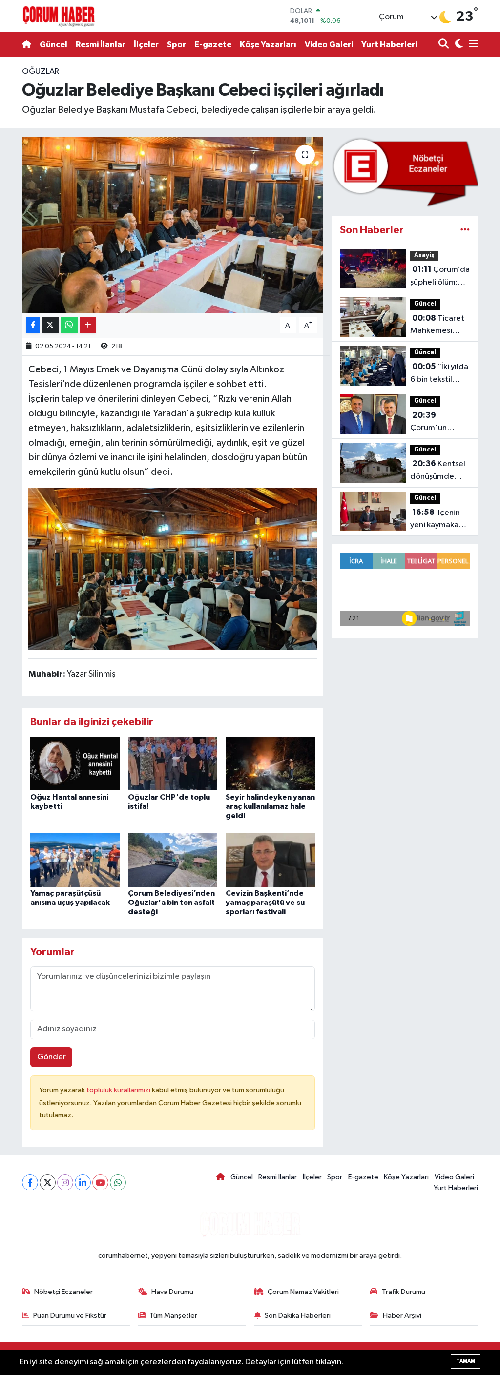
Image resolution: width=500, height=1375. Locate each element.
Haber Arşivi (402, 1315)
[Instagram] (65, 1182)
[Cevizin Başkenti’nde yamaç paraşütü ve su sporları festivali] (270, 860)
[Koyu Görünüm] (458, 44)
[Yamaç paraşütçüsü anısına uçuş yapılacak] (75, 860)
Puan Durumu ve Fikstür (69, 1315)
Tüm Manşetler (173, 1315)
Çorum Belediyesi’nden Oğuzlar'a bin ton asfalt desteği (171, 902)
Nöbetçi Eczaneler (63, 1291)
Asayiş (424, 255)
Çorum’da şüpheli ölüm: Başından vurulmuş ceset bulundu (440, 276)
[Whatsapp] (118, 1182)
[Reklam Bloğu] (405, 172)
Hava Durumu (172, 1291)
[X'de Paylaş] (50, 325)
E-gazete (212, 45)
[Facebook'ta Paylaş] (33, 325)
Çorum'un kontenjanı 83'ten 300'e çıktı (435, 422)
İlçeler (146, 45)
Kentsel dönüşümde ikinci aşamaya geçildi (437, 471)
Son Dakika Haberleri (298, 1315)
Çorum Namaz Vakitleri (303, 1291)
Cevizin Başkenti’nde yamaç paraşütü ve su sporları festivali (265, 902)
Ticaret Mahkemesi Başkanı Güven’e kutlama (440, 325)
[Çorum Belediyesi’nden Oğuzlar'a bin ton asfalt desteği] (172, 860)
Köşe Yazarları (268, 45)
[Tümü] (465, 230)
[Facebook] (30, 1182)
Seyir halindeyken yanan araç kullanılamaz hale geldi (270, 806)
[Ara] (444, 44)
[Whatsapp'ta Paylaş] (69, 325)
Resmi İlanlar (100, 45)
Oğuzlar (40, 71)
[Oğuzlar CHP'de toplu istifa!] (172, 763)
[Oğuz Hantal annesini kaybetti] (75, 763)
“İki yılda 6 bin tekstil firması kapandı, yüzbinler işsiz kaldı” (439, 374)
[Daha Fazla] (88, 325)
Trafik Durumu (403, 1291)
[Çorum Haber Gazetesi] (58, 16)
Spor (176, 45)
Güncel (53, 45)
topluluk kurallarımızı (119, 1090)
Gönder (51, 1057)
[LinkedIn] (83, 1182)
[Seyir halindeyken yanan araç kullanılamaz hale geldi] (270, 763)
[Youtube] (100, 1182)
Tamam (465, 1361)
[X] (48, 1182)
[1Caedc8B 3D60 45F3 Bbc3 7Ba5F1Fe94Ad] (172, 568)
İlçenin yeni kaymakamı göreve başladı (438, 520)
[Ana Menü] (472, 44)
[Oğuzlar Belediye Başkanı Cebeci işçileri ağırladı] (172, 225)
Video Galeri (329, 45)
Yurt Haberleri (389, 45)
